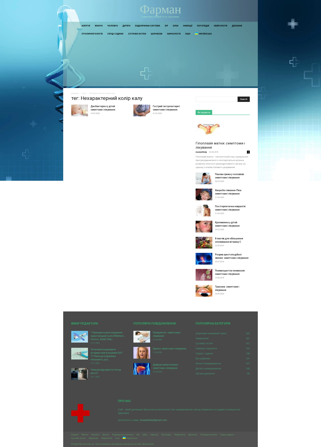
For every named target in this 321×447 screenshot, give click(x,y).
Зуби (175, 25)
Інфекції (187, 25)
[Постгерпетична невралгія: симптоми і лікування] (204, 210)
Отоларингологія (92, 33)
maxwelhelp (201, 152)
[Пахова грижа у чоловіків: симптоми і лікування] (204, 178)
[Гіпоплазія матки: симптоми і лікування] (223, 129)
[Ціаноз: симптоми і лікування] (141, 353)
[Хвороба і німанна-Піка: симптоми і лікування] (204, 194)
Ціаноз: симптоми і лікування (169, 348)
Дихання (237, 25)
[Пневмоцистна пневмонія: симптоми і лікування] (204, 275)
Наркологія (174, 33)
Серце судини (115, 33)
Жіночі (99, 25)
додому (74, 93)
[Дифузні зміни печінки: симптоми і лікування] (141, 369)
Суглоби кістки (137, 33)
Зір (166, 25)
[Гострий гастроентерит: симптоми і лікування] (141, 110)
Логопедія (203, 25)
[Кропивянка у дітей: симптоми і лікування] (204, 226)
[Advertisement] (160, 62)
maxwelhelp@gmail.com (153, 420)
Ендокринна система (147, 25)
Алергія (86, 25)
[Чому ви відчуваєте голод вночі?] (79, 374)
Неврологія (220, 25)
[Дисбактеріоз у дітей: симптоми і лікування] (79, 110)
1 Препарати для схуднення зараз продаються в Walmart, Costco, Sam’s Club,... (107, 336)
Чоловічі (112, 25)
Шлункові (156, 33)
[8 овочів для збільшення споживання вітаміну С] (204, 243)
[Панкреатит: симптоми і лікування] (141, 337)
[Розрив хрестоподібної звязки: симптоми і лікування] (204, 259)
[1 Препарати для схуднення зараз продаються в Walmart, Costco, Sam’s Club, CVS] (79, 337)
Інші (187, 33)
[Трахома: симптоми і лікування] (204, 291)
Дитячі (126, 25)
